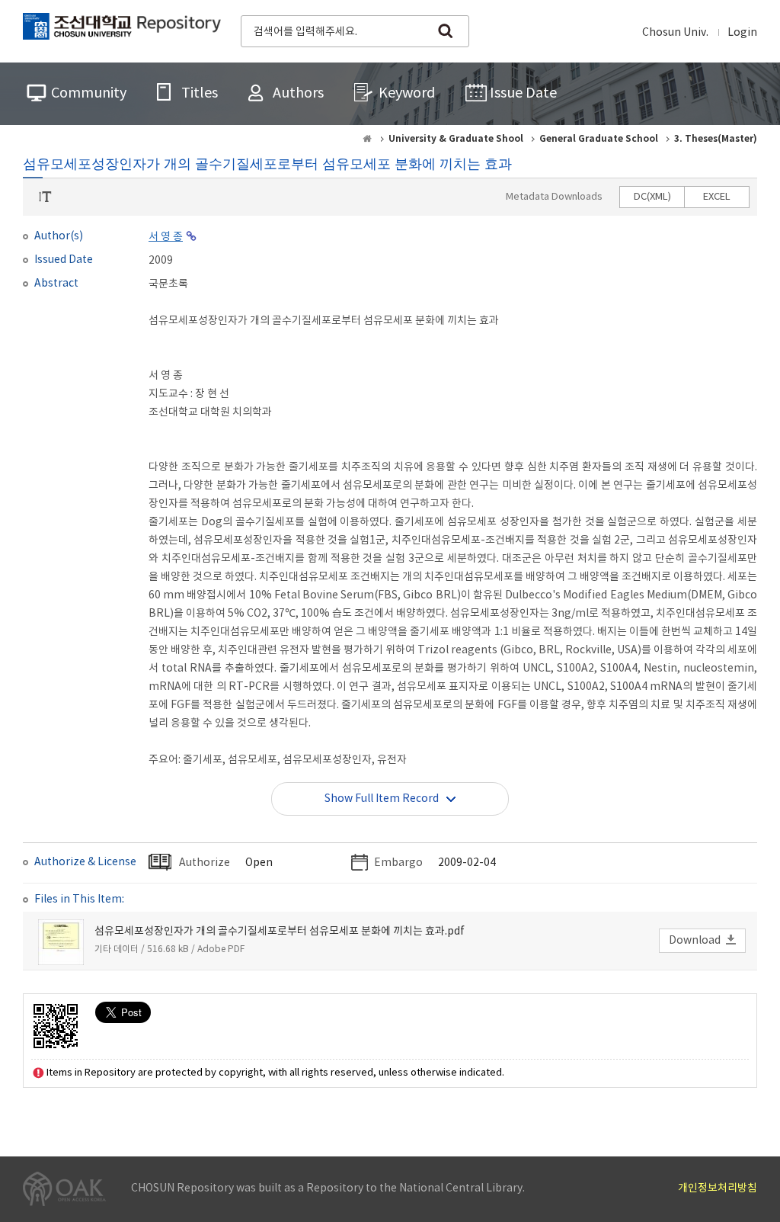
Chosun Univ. (675, 33)
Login (742, 33)
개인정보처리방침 (717, 1188)
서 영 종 (166, 237)
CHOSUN (122, 30)
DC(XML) (652, 197)
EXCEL (716, 197)
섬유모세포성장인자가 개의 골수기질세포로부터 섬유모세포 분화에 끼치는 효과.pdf (279, 931)
